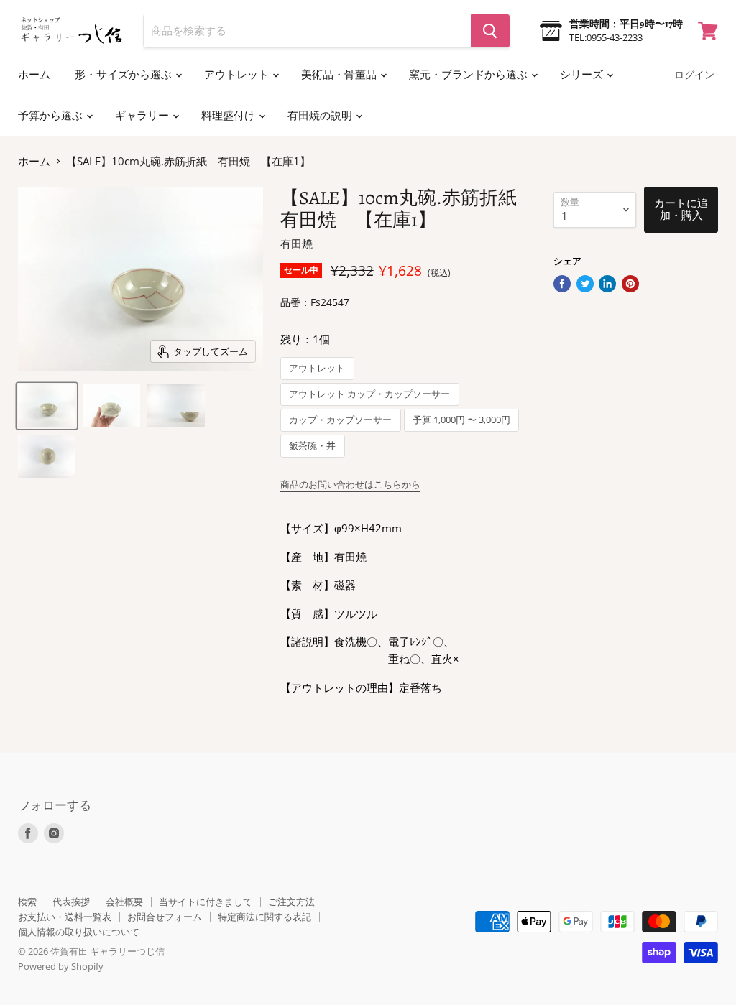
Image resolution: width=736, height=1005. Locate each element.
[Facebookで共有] (562, 283)
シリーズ (582, 75)
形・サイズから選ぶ (124, 75)
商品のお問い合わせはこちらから (350, 484)
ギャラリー (143, 115)
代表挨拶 (71, 901)
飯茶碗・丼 (312, 445)
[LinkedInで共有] (607, 283)
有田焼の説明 (321, 115)
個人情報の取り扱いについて (78, 931)
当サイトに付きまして (205, 901)
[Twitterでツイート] (585, 283)
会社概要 (124, 901)
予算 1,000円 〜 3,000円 (461, 419)
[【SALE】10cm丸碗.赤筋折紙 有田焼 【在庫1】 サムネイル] (47, 406)
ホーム (34, 75)
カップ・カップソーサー (340, 419)
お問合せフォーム (164, 916)
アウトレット (237, 75)
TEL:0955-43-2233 (606, 37)
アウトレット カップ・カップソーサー (369, 394)
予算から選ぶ (51, 115)
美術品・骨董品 (340, 75)
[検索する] (490, 30)
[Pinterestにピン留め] (630, 283)
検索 (27, 901)
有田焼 (296, 243)
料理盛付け (229, 115)
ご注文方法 (291, 901)
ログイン (694, 75)
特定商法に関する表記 (264, 916)
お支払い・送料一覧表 (64, 916)
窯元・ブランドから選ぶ (469, 75)
